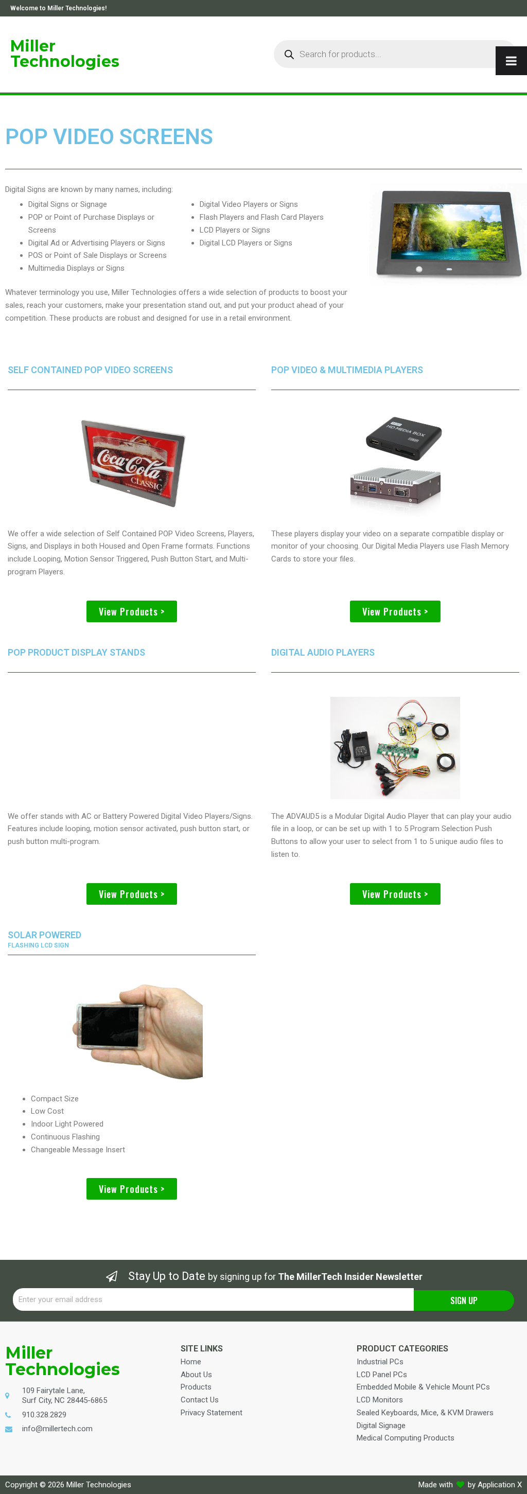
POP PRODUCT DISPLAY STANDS (76, 652)
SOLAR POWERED (44, 934)
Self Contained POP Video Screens (90, 369)
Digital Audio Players (323, 652)
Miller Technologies (64, 54)
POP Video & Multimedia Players (347, 369)
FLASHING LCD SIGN (38, 945)
